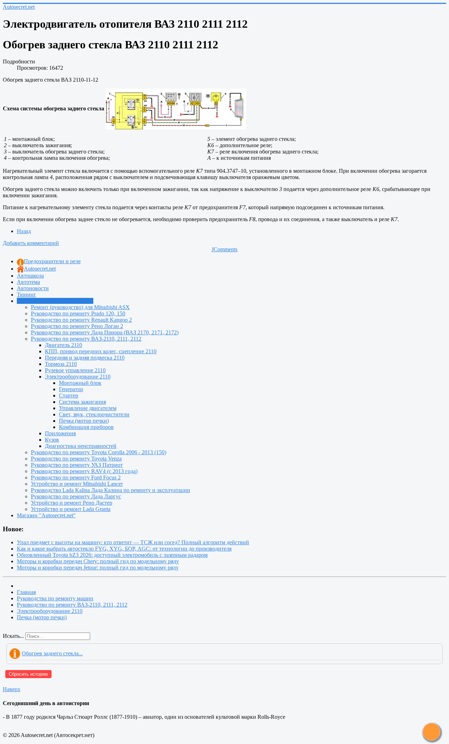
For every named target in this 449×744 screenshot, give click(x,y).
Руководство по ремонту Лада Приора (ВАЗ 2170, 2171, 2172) (105, 332)
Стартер (68, 395)
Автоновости (33, 288)
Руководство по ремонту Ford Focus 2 (76, 477)
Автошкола (30, 276)
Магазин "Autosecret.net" (46, 515)
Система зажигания (82, 402)
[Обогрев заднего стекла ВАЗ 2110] (176, 108)
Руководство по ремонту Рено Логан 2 (77, 326)
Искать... (13, 636)
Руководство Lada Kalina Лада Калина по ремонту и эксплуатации (110, 490)
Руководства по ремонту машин (55, 301)
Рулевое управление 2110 (75, 370)
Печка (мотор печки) (84, 421)
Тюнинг (26, 295)
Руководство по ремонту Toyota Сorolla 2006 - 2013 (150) (98, 452)
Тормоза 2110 (61, 364)
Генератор (71, 389)
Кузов (52, 440)
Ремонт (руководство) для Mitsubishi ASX (80, 307)
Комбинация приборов (86, 427)
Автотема (28, 282)
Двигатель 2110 (63, 345)
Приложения (60, 433)
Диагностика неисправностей (80, 446)
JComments (224, 249)
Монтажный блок (80, 383)
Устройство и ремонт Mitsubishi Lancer (77, 484)
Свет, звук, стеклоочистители (94, 414)
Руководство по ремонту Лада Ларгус (76, 496)
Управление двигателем (87, 408)
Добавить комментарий (31, 243)
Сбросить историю (28, 674)
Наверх (11, 689)
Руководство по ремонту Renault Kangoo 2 (81, 320)
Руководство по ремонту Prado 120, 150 (78, 313)
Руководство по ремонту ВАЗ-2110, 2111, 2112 (86, 339)
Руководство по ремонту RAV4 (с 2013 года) (84, 471)
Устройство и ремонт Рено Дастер (71, 503)
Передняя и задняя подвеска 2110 (85, 358)
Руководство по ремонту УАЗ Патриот (77, 465)
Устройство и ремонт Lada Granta (70, 509)
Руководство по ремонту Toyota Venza (76, 459)
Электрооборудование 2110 (77, 377)
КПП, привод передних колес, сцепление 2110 (100, 351)
